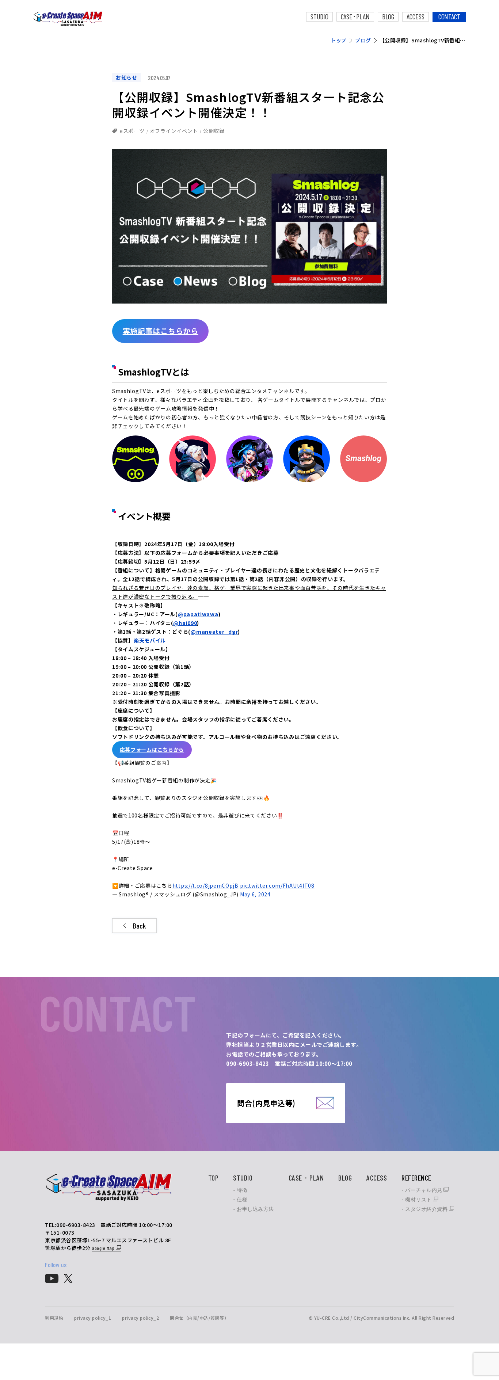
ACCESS (415, 16)
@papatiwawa (198, 614)
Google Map (104, 1248)
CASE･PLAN (355, 16)
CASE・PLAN (306, 1177)
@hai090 (185, 622)
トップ (339, 40)
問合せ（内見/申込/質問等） (199, 1318)
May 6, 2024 (255, 894)
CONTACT (449, 16)
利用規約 (54, 1318)
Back (139, 925)
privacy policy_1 (92, 1318)
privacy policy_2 (140, 1318)
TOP (213, 1177)
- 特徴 (240, 1190)
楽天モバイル (150, 640)
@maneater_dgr (214, 631)
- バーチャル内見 (422, 1190)
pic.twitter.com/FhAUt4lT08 (277, 885)
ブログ (363, 40)
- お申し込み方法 (253, 1209)
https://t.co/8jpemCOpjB (205, 885)
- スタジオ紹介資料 (425, 1209)
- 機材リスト (417, 1199)
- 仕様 (240, 1199)
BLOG (388, 16)
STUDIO (319, 16)
